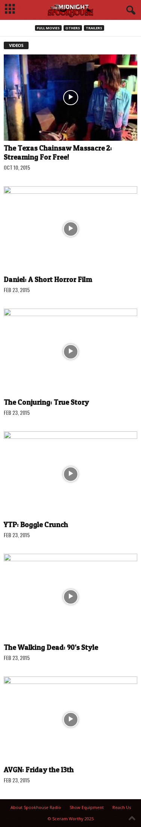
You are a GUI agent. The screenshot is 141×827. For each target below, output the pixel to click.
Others (72, 28)
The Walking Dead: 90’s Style (51, 647)
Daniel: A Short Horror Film (48, 279)
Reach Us (121, 807)
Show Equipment (87, 807)
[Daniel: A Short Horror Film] (70, 229)
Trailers (94, 28)
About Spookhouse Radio (36, 807)
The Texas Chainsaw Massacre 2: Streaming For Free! (58, 152)
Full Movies (48, 28)
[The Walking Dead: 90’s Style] (70, 597)
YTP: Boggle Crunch (36, 524)
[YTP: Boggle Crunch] (70, 474)
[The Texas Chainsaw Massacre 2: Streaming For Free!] (70, 97)
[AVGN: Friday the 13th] (70, 719)
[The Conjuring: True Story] (70, 352)
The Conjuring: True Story (46, 402)
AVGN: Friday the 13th (39, 769)
